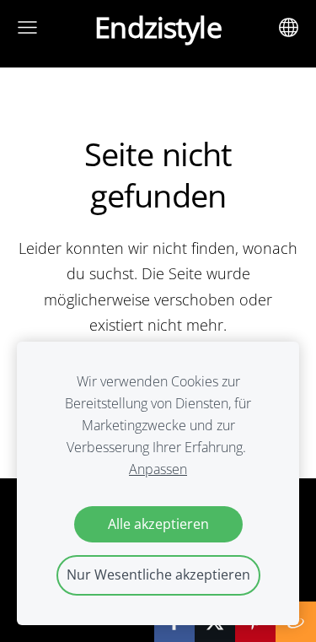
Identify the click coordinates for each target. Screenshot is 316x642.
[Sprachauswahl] (288, 27)
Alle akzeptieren (158, 524)
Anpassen (158, 469)
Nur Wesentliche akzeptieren (158, 574)
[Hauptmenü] (27, 27)
